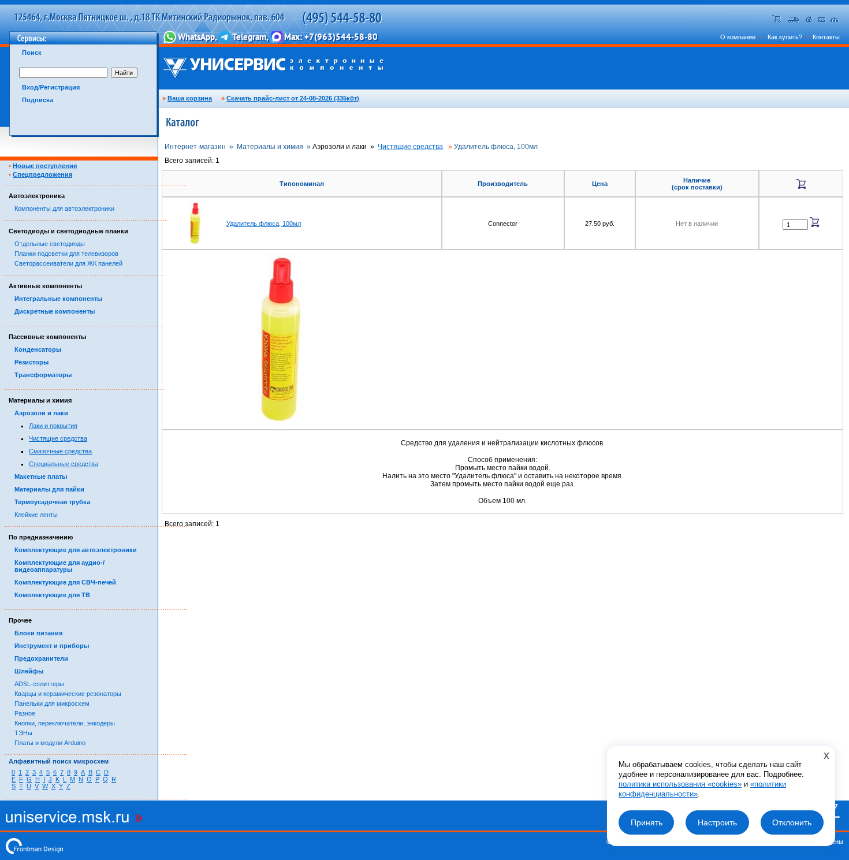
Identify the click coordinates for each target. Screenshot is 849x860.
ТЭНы (23, 732)
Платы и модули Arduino (49, 742)
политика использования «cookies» (680, 784)
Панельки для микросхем (52, 703)
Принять (646, 822)
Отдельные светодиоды (49, 243)
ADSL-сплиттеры (39, 683)
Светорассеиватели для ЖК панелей (68, 263)
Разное (24, 713)
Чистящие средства (58, 438)
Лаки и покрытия (53, 425)
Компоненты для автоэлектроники (64, 208)
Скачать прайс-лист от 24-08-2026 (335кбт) (292, 98)
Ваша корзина (189, 98)
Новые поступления (45, 165)
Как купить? (785, 36)
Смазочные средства (60, 451)
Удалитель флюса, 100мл (263, 223)
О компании (737, 36)
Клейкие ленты (36, 514)
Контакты (826, 36)
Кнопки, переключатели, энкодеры (64, 723)
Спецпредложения (42, 174)
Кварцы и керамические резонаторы (67, 693)
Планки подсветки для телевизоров (66, 253)
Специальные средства (63, 463)
